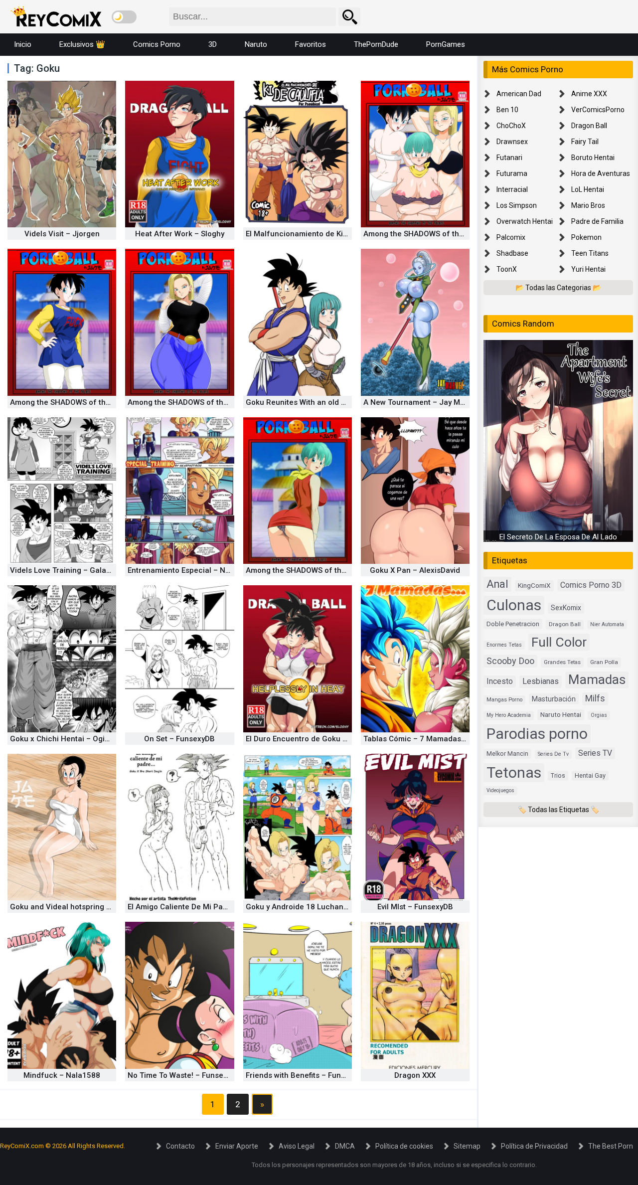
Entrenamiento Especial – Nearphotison (198, 570)
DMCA (345, 1146)
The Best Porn (610, 1146)
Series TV (595, 752)
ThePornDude (376, 44)
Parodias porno (537, 733)
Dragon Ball (589, 126)
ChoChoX (511, 126)
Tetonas (513, 772)
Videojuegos (500, 790)
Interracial (512, 189)
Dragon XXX (415, 1075)
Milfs (595, 698)
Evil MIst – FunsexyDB (415, 906)
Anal (497, 584)
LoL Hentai (587, 189)
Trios (558, 775)
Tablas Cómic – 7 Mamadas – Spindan (430, 738)
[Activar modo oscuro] (124, 16)
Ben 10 (507, 110)
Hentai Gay (590, 775)
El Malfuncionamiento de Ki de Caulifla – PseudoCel (338, 233)
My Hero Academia (508, 715)
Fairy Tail (585, 142)
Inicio (22, 44)
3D (212, 44)
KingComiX (534, 585)
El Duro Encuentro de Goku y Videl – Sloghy (322, 738)
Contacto (180, 1146)
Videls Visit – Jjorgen (62, 233)
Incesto (499, 681)
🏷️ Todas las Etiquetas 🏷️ (558, 809)
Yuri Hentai (588, 269)
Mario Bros (588, 205)
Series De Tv (553, 753)
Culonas (513, 605)
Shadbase (512, 253)
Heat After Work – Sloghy (179, 233)
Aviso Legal (297, 1146)
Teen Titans (590, 253)
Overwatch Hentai (524, 221)
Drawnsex (512, 142)
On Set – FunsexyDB (179, 738)
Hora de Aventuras (600, 173)
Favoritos (310, 44)
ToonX (506, 269)
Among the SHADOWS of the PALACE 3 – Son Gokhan (103, 402)
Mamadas (597, 679)
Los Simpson (516, 205)
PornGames (445, 44)
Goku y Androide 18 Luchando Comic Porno (323, 906)
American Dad (518, 94)
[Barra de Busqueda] (349, 16)
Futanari (509, 158)
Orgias (599, 715)
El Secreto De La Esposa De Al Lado (558, 536)
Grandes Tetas (562, 662)
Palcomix (510, 237)
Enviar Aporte (236, 1146)
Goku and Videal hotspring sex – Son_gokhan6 (93, 906)
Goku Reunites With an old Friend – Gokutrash (327, 402)
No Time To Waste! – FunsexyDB (184, 1075)
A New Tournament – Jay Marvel (420, 402)
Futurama (511, 173)
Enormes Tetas (504, 644)
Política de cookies (404, 1146)
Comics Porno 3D (591, 585)
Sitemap (467, 1146)
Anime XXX (589, 94)
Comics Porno (156, 44)
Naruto (256, 44)
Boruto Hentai (593, 158)
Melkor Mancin (507, 753)
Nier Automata (607, 624)
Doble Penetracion (512, 624)
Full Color (559, 641)
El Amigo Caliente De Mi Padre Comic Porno (205, 906)
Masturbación (554, 699)
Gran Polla (604, 662)
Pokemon (586, 237)
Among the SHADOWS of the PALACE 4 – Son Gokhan (457, 233)
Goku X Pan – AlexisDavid (415, 570)
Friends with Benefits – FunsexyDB (306, 1075)
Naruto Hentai (560, 714)
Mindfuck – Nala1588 (61, 1075)
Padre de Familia (597, 221)
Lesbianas (540, 681)
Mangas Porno (504, 699)
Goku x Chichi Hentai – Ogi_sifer (68, 738)
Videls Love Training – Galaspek (66, 570)
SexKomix (566, 608)
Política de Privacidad (534, 1146)
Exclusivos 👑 (82, 44)
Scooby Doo (510, 661)
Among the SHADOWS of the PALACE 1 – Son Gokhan (339, 570)
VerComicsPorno (598, 110)
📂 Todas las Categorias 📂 (558, 288)
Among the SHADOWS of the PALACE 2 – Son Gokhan (221, 402)
